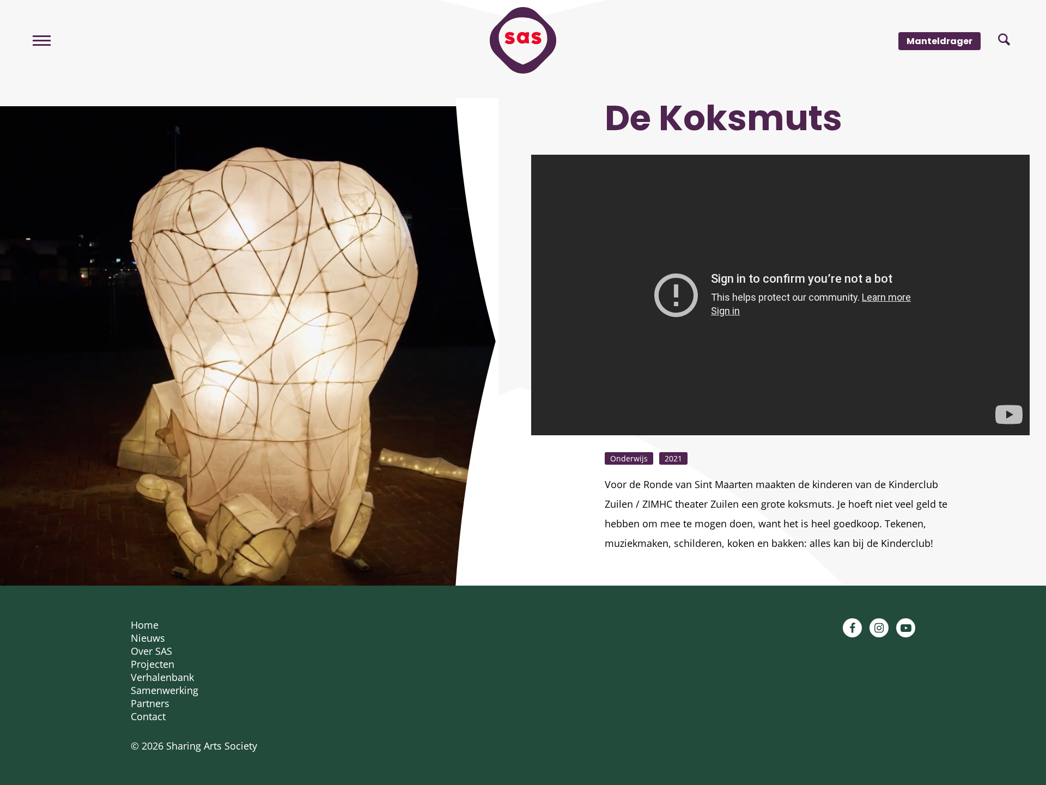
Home (145, 624)
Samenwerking (164, 690)
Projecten (152, 664)
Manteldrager (939, 41)
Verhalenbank (162, 677)
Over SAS (151, 651)
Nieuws (148, 637)
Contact (148, 716)
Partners (150, 703)
